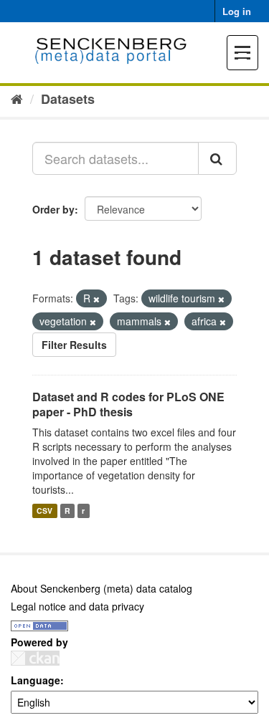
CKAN (35, 658)
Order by (53, 209)
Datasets (68, 99)
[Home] (17, 98)
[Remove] (96, 299)
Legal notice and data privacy (77, 606)
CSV (44, 510)
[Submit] (217, 158)
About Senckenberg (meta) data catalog (101, 588)
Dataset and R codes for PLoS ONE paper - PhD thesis (128, 404)
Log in (236, 11)
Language (35, 680)
